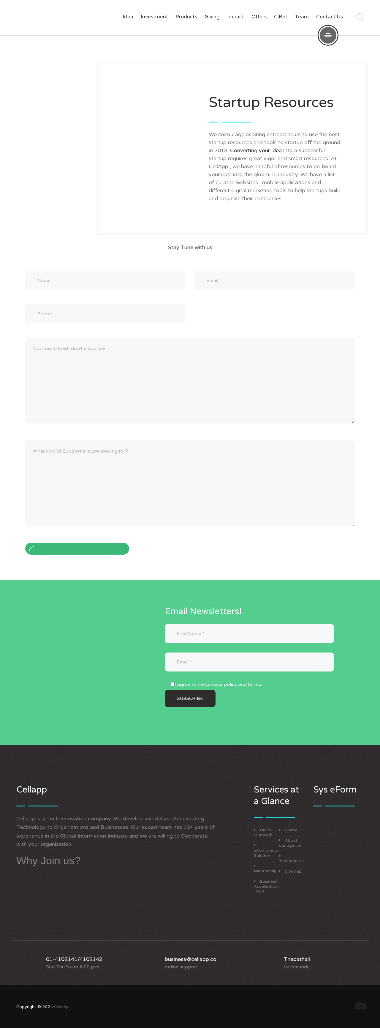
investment (154, 17)
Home (291, 830)
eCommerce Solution (266, 853)
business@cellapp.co (190, 959)
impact (235, 17)
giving (212, 17)
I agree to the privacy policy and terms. (218, 685)
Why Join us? (48, 860)
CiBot (280, 17)
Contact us (329, 17)
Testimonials (291, 860)
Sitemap (293, 871)
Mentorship (265, 870)
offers (259, 17)
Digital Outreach (263, 833)
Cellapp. (62, 1006)
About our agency (290, 843)
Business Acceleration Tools (266, 886)
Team (302, 17)
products (186, 17)
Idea (128, 17)
